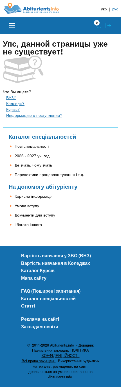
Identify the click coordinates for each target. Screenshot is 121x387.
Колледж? (15, 103)
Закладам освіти (39, 326)
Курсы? (13, 109)
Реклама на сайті (40, 319)
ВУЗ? (11, 97)
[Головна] (36, 8)
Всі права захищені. (39, 360)
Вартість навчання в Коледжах (55, 263)
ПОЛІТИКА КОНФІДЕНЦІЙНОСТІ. (65, 353)
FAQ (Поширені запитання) (50, 291)
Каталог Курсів (38, 270)
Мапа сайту (33, 278)
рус (115, 9)
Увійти (108, 25)
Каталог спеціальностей (42, 136)
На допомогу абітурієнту (43, 186)
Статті (28, 305)
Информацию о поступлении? (34, 115)
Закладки (99, 25)
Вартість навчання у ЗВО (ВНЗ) (56, 255)
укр (104, 9)
